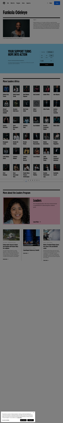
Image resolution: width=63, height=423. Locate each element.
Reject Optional (23, 420)
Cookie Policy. (19, 417)
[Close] (34, 412)
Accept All (30, 420)
